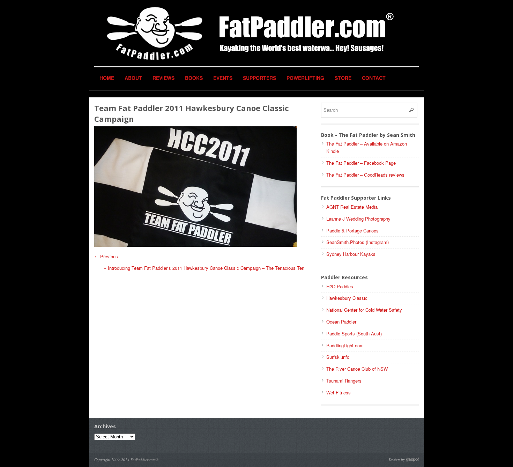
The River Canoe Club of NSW (357, 368)
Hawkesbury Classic (346, 298)
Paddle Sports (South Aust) (354, 333)
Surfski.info (337, 357)
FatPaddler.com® (144, 459)
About (133, 77)
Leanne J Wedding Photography (358, 218)
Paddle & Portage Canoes (352, 230)
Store (343, 77)
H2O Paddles (339, 286)
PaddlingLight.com (345, 345)
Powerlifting (305, 77)
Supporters (259, 77)
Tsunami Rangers (344, 380)
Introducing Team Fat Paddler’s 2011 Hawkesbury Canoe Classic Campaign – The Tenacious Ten (204, 268)
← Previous (106, 256)
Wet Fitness (338, 392)
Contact (374, 77)
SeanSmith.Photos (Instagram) (357, 242)
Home (106, 77)
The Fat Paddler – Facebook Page (361, 163)
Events (222, 77)
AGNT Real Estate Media (352, 206)
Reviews (163, 77)
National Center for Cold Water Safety (364, 309)
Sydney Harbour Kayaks (351, 254)
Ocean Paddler (341, 321)
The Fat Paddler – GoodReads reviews (365, 174)
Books (194, 77)
